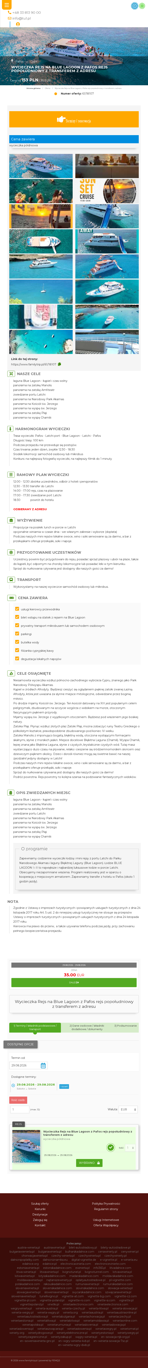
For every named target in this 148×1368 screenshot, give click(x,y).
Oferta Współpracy (106, 1225)
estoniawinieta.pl (28, 1268)
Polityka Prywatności (106, 1203)
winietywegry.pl (128, 1333)
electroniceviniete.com (110, 1264)
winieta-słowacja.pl (124, 1308)
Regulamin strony (106, 1209)
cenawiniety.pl (107, 1251)
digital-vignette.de (83, 1259)
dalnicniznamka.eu (55, 1259)
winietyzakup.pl (61, 1337)
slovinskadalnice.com (90, 1288)
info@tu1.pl (21, 18)
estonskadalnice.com (57, 1268)
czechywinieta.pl (89, 1255)
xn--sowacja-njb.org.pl (115, 1337)
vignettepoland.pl (32, 1304)
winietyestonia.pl (102, 1333)
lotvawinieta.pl (122, 1272)
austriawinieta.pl (54, 1247)
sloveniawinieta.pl (27, 1288)
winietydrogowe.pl (40, 1333)
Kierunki (40, 1209)
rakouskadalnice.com (58, 1284)
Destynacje (40, 1214)
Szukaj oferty (40, 1203)
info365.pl (99, 1268)
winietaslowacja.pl (114, 1324)
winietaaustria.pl (92, 1312)
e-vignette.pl (108, 1259)
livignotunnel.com (97, 1272)
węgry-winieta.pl (86, 1337)
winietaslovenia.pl (86, 1324)
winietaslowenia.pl (21, 1328)
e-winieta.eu (129, 1259)
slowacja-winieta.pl (120, 1288)
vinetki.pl (53, 1304)
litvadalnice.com (120, 1268)
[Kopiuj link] (59, 364)
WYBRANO (87, 1163)
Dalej (73, 982)
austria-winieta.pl (29, 1247)
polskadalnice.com (27, 1284)
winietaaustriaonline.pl (121, 1312)
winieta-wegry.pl (23, 1312)
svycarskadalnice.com (86, 1292)
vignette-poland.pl (52, 1300)
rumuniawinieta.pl (87, 1284)
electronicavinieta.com (76, 1264)
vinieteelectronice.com (112, 1304)
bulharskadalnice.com (79, 1251)
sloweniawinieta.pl (56, 1292)
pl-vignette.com (120, 1280)
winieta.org (70, 1312)
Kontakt (40, 1225)
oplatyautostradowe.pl (90, 1280)
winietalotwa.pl (70, 1320)
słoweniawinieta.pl (23, 1296)
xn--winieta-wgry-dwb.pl (74, 1345)
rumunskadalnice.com (118, 1284)
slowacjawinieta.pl (28, 1292)
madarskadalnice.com (84, 1276)
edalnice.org (30, 1264)
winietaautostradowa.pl (32, 1316)
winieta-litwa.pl (98, 1308)
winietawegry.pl (105, 1328)
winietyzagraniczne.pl (32, 1337)
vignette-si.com (104, 1300)
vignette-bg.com (99, 1296)
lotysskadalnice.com (52, 1276)
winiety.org (16, 1333)
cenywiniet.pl (130, 1251)
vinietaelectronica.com (78, 1304)
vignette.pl (126, 1300)
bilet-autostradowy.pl (83, 1247)
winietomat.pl (129, 1328)
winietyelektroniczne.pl (72, 1333)
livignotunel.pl (71, 1272)
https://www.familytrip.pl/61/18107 (33, 364)
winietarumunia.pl (59, 1324)
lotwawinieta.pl (25, 1276)
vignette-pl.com (25, 1300)
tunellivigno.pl (49, 1296)
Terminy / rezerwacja (78, 121)
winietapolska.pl (32, 1324)
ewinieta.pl (82, 1268)
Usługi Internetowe (106, 1220)
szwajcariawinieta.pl (118, 1292)
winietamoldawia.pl (96, 1320)
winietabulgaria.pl (63, 1316)
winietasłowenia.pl (79, 1328)
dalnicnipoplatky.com (25, 1259)
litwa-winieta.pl (26, 1272)
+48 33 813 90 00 (26, 12)
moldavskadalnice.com (118, 1276)
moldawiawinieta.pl (30, 1280)
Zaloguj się (40, 1220)
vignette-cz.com (125, 1296)
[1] (130, 1148)
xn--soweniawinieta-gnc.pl (37, 1341)
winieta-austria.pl (47, 1308)
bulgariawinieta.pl (49, 1251)
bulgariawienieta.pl (22, 1251)
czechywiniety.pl (115, 1255)
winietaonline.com (125, 1320)
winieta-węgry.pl (48, 1312)
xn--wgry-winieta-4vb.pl (74, 1341)
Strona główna (33, 88)
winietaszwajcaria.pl (50, 1328)
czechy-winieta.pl (63, 1255)
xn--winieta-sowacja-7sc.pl (110, 1341)
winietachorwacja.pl (92, 1316)
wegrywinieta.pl (21, 1308)
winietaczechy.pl (120, 1316)
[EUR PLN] (128, 1109)
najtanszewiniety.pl (59, 1280)
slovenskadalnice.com (57, 1288)
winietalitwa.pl (46, 1320)
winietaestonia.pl (22, 1320)
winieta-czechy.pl (73, 1308)
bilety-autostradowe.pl (115, 1247)
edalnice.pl (50, 1264)
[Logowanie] (18, 24)
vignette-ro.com (79, 1300)
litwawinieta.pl (49, 1272)
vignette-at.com (73, 1296)
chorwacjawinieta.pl (35, 1255)
